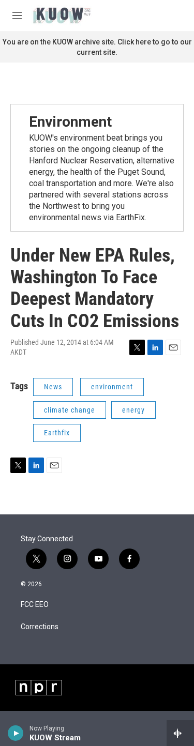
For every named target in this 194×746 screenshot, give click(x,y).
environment (112, 387)
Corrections (39, 627)
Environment (70, 121)
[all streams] (180, 733)
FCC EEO (35, 604)
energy (133, 410)
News (53, 387)
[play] (15, 733)
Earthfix (57, 433)
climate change (69, 410)
